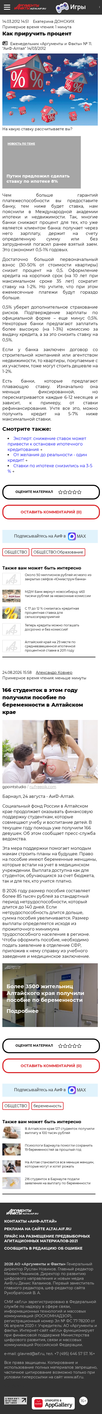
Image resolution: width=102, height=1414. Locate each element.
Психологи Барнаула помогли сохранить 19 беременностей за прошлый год (59, 1147)
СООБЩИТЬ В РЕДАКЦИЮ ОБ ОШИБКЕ (43, 1248)
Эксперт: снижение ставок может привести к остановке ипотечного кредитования (47, 444)
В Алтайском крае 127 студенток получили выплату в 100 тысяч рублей (59, 1131)
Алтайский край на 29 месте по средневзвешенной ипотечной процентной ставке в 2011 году (50, 646)
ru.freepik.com (43, 786)
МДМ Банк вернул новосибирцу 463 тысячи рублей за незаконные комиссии (58, 594)
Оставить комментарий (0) (51, 512)
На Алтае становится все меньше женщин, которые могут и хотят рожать (59, 1164)
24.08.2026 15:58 (17, 672)
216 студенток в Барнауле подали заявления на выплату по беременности (57, 1181)
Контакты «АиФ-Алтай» (30, 1221)
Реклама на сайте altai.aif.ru (37, 1229)
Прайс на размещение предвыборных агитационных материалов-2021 (47, 1238)
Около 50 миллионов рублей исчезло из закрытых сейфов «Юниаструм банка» (58, 577)
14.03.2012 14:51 (15, 21)
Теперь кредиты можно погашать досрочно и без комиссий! (52, 627)
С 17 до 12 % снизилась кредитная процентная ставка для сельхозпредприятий (52, 612)
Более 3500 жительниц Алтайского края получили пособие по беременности (45, 993)
